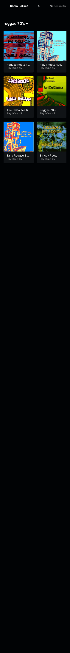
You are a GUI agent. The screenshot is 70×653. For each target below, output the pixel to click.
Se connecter (58, 6)
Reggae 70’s (48, 110)
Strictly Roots (48, 155)
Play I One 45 (14, 67)
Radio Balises (19, 6)
